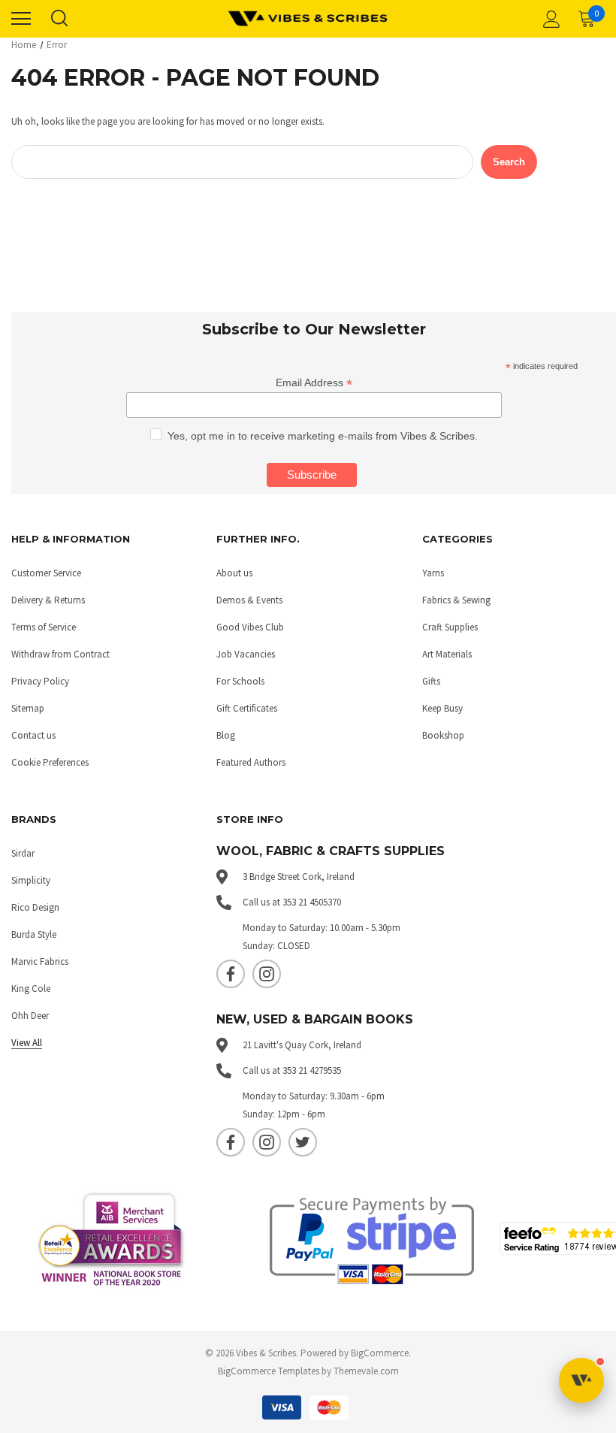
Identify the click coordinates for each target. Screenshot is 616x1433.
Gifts (431, 681)
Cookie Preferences (50, 762)
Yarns (433, 573)
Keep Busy (442, 708)
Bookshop (443, 735)
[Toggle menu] (21, 19)
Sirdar (23, 853)
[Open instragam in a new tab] (266, 974)
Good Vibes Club (250, 627)
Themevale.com (366, 1371)
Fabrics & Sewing (456, 600)
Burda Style (33, 934)
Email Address (314, 383)
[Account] (549, 19)
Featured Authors (250, 762)
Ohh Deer (30, 1015)
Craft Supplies (450, 627)
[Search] (59, 19)
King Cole (30, 988)
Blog (225, 735)
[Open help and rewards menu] (581, 1380)
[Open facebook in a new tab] (230, 974)
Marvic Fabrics (39, 961)
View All (26, 1042)
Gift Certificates (246, 708)
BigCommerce (380, 1353)
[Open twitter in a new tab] (302, 1142)
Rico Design (35, 907)
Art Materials (447, 654)
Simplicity (30, 880)
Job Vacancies (245, 654)
